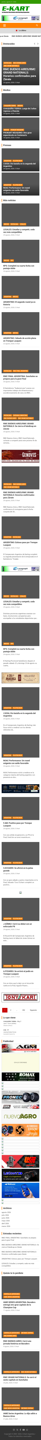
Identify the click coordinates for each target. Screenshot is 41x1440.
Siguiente (33, 1010)
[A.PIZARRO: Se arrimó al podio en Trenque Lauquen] (20, 956)
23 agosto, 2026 (8, 307)
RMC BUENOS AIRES (19, 63)
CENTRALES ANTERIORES (11, 1294)
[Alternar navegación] (4, 25)
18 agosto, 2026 (8, 138)
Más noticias (9, 200)
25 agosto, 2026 (8, 235)
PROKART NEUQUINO (17, 130)
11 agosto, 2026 (8, 1310)
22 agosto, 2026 (8, 344)
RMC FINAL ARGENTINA (20, 371)
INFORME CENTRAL (27, 1333)
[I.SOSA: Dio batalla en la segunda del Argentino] (20, 698)
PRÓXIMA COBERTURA (20, 415)
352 (23, 1010)
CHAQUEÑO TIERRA (10, 105)
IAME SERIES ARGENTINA (11, 1297)
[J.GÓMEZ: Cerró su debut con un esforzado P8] (20, 909)
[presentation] (34, 43)
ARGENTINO (7, 161)
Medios (6, 90)
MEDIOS (20, 105)
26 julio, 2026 (7, 1383)
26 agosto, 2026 (8, 82)
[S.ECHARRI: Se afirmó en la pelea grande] (20, 853)
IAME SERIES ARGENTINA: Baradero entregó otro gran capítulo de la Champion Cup (19, 1305)
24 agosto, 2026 (8, 168)
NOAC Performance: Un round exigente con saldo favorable (16, 189)
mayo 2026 (6, 1221)
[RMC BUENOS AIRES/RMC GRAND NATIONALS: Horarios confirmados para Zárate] (20, 477)
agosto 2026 (6, 1212)
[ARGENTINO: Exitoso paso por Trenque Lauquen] (20, 527)
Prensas (7, 145)
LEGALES (23, 224)
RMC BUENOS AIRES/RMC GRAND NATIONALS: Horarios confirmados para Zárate (19, 74)
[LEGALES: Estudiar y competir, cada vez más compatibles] (20, 587)
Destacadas (9, 43)
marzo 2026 (6, 1226)
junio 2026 (5, 1218)
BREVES (6, 224)
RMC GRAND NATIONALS (11, 66)
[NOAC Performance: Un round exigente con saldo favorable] (20, 746)
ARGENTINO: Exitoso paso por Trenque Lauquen (19, 1259)
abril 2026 (5, 1224)
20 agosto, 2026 (8, 113)
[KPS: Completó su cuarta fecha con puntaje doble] (20, 634)
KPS (12, 260)
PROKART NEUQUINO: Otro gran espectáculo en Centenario (17, 134)
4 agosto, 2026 (8, 1346)
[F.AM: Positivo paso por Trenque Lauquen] (20, 808)
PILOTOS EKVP (17, 161)
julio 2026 (5, 1215)
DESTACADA (7, 63)
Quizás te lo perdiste (13, 1273)
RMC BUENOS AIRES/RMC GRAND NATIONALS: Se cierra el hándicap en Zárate (19, 426)
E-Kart (18, 82)
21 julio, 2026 (7, 1419)
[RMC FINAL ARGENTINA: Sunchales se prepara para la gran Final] (20, 361)
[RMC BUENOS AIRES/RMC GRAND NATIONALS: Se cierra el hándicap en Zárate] (20, 409)
